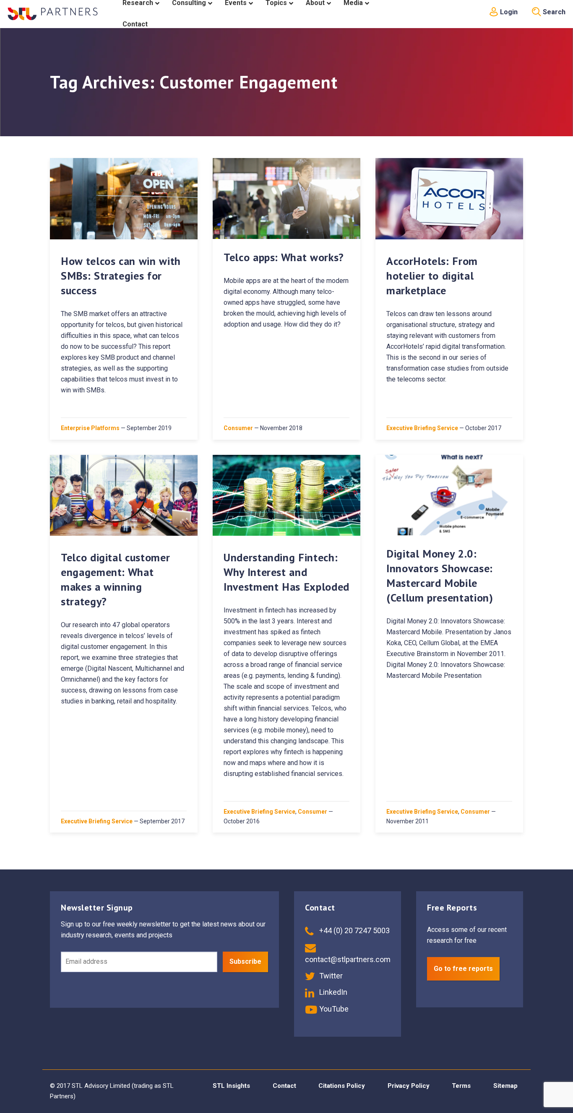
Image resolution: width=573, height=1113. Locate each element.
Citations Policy (341, 1086)
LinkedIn (332, 992)
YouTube (333, 1008)
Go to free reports (463, 969)
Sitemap (505, 1086)
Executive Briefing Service (422, 428)
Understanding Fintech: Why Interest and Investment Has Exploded (286, 572)
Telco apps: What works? (284, 257)
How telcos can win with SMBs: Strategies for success (121, 275)
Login (508, 12)
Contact (284, 1086)
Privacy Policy (409, 1086)
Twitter (330, 975)
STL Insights (231, 1086)
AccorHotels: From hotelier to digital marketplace (432, 275)
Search (553, 12)
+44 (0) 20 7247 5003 (354, 930)
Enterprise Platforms (90, 428)
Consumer (238, 428)
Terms (461, 1086)
